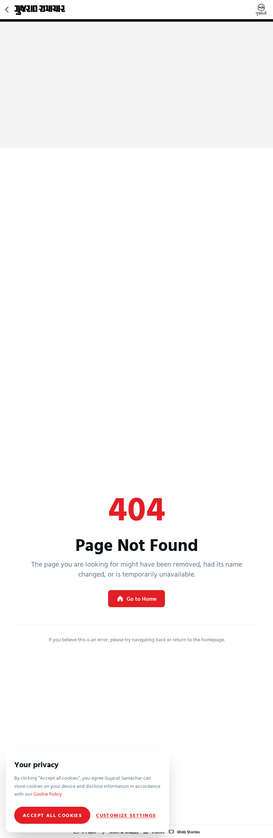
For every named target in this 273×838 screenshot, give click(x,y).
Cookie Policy (47, 793)
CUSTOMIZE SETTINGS (126, 815)
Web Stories (188, 831)
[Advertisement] (136, 94)
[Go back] (8, 9)
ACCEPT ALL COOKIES (52, 815)
